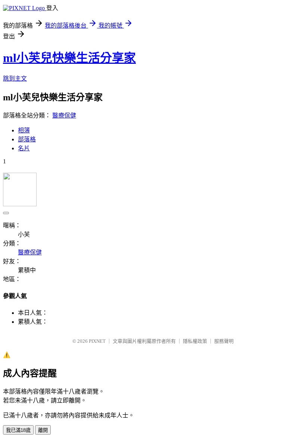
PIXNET (97, 341)
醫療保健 (64, 115)
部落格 (27, 139)
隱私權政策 (195, 341)
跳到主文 (15, 78)
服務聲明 (224, 341)
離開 (43, 430)
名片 (24, 148)
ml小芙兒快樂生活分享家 (69, 58)
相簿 (24, 130)
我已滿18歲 (18, 430)
